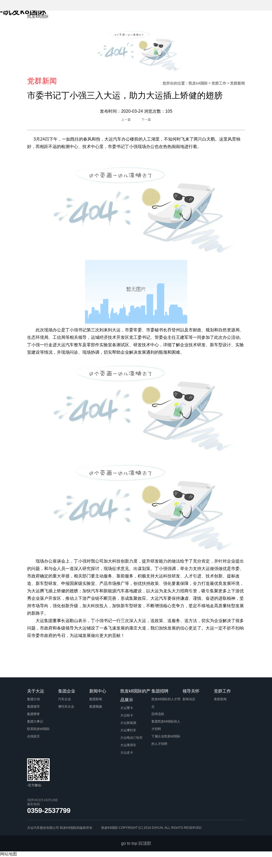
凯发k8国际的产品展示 (106, 38)
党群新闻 (220, 699)
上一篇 (126, 119)
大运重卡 (126, 708)
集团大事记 (35, 721)
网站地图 (8, 854)
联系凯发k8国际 (38, 729)
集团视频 (95, 706)
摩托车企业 (66, 706)
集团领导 (33, 706)
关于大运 (128, 20)
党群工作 (218, 38)
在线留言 (33, 736)
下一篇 (146, 119)
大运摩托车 (128, 730)
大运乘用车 (128, 745)
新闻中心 (191, 20)
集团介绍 (33, 699)
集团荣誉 (33, 714)
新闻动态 (188, 699)
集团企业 (160, 20)
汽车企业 (64, 699)
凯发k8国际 (38, 16)
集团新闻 (95, 699)
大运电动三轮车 (131, 738)
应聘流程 (157, 714)
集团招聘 (154, 38)
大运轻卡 (126, 715)
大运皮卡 (126, 752)
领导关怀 (186, 38)
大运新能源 (128, 723)
